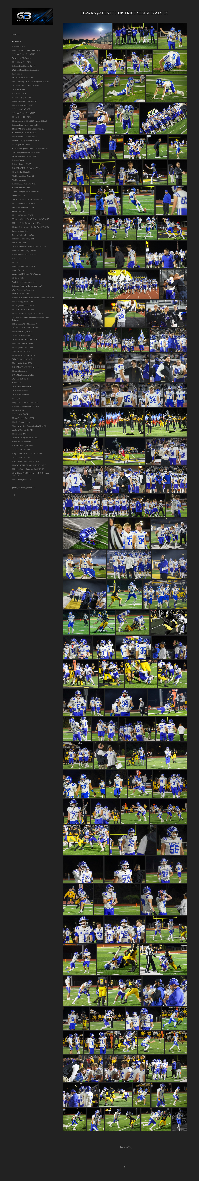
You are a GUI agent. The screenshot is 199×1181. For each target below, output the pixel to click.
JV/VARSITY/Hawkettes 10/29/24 (25, 328)
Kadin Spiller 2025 (19, 258)
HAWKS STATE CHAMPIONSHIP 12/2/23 (29, 465)
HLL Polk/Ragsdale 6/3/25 (22, 215)
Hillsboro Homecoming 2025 (23, 239)
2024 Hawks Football (20, 395)
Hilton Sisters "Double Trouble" (24, 324)
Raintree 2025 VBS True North (24, 184)
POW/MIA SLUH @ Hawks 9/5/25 (26, 168)
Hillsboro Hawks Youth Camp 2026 (26, 50)
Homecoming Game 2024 (22, 363)
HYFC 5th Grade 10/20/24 (22, 344)
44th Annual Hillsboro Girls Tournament (27, 274)
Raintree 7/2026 (18, 46)
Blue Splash (16, 399)
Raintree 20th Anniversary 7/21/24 (25, 406)
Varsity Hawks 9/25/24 (21, 351)
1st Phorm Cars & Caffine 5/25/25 (25, 86)
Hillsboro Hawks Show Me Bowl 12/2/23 (28, 469)
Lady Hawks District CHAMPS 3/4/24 (27, 453)
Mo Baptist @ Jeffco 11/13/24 (23, 302)
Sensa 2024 (16, 383)
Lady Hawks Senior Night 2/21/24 (25, 461)
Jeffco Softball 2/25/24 (21, 457)
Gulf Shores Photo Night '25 (23, 176)
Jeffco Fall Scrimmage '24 (22, 336)
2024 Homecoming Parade (22, 359)
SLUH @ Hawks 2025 (21, 145)
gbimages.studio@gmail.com (23, 488)
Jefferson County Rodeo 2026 (23, 54)
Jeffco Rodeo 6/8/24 (20, 414)
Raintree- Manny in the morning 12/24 (27, 286)
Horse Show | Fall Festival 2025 (24, 101)
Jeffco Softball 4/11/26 (21, 109)
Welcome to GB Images (21, 58)
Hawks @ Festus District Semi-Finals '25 (28, 129)
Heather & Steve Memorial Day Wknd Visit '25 (30, 227)
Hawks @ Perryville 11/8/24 (23, 306)
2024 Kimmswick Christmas (23, 290)
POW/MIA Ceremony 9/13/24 (23, 375)
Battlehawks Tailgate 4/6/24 (23, 446)
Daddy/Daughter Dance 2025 (23, 78)
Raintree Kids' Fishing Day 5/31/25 (25, 125)
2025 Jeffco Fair (18, 90)
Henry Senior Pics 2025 (21, 117)
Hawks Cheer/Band (19, 371)
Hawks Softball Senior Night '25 (24, 137)
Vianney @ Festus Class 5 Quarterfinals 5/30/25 (30, 219)
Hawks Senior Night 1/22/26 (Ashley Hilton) (29, 121)
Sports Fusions (18, 270)
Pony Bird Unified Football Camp (25, 402)
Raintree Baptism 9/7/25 (21, 164)
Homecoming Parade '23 (21, 480)
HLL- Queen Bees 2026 (21, 62)
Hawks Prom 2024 (19, 434)
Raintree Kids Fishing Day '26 (23, 66)
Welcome (15, 35)
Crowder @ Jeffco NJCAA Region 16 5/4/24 (29, 426)
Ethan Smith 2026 (19, 94)
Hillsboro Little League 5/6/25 (24, 251)
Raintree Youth (18, 160)
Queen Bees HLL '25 (20, 211)
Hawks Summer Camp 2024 (23, 418)
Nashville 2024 (18, 410)
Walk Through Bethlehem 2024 (24, 282)
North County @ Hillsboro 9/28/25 (25, 141)
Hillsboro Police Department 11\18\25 (26, 223)
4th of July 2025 (18, 196)
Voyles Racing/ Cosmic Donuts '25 (25, 192)
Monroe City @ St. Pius (21, 97)
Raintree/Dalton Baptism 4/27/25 (24, 255)
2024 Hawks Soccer (19, 391)
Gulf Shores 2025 (19, 180)
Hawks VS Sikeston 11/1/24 (23, 310)
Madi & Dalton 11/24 (20, 294)
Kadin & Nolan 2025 (20, 231)
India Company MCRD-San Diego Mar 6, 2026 (30, 82)
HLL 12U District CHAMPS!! (24, 203)
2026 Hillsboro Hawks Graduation (25, 70)
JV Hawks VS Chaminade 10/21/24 (25, 340)
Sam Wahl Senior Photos (21, 442)
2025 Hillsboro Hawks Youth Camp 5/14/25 (29, 247)
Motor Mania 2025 (19, 243)
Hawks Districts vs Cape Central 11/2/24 (27, 313)
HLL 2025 (16, 262)
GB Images (16, 41)
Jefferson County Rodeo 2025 (23, 113)
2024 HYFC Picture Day (21, 387)
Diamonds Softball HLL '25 (23, 207)
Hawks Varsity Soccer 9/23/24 (23, 355)
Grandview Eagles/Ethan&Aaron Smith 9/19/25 (30, 148)
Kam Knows (17, 74)
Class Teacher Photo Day (21, 172)
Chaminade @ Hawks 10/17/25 (24, 133)
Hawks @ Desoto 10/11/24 (22, 347)
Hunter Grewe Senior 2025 (22, 105)
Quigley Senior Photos (21, 422)
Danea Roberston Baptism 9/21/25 (25, 156)
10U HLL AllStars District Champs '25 (27, 200)
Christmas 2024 (18, 278)
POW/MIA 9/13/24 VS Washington (25, 367)
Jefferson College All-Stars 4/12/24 (25, 438)
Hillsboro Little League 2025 (23, 266)
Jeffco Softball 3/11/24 (21, 450)
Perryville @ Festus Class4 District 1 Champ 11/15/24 (33, 298)
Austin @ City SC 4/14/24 (22, 430)
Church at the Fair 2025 (21, 188)
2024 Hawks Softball (20, 379)
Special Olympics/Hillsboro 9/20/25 (26, 152)
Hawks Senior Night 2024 (22, 332)
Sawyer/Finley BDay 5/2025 (23, 235)
